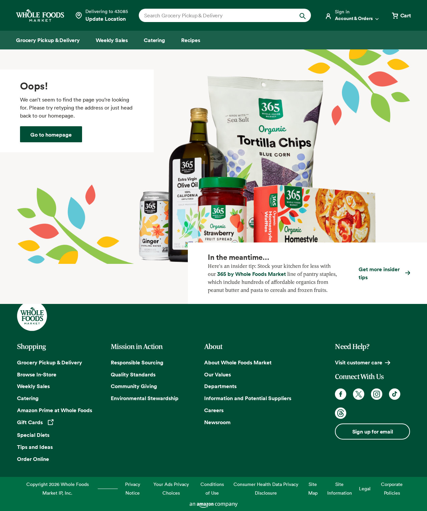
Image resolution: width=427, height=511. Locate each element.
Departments (220, 386)
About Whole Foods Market (238, 362)
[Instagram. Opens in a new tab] (376, 394)
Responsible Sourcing (137, 362)
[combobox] (216, 15)
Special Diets (33, 435)
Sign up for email (372, 431)
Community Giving (134, 386)
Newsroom (217, 422)
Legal (365, 488)
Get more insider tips (379, 273)
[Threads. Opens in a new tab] (340, 413)
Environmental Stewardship (144, 398)
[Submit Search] (303, 15)
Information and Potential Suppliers (247, 398)
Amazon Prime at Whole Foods (54, 410)
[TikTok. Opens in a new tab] (394, 394)
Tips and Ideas (35, 447)
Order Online (33, 459)
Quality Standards (133, 374)
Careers (214, 410)
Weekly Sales (33, 386)
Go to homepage (51, 134)
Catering (28, 398)
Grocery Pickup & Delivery (49, 362)
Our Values (217, 374)
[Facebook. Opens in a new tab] (340, 394)
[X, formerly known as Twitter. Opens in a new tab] (358, 394)
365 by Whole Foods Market (251, 274)
